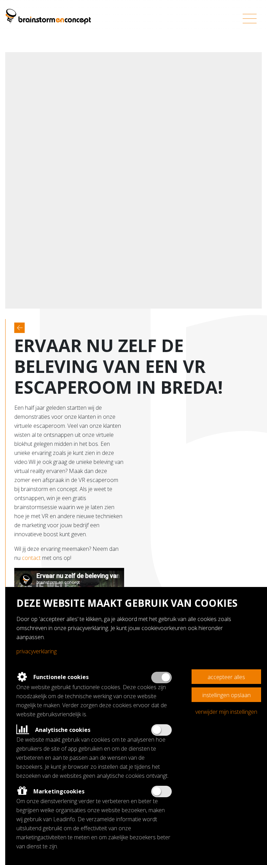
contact (31, 558)
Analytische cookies (62, 730)
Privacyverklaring (36, 651)
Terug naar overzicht (19, 328)
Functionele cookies (60, 677)
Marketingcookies (58, 791)
